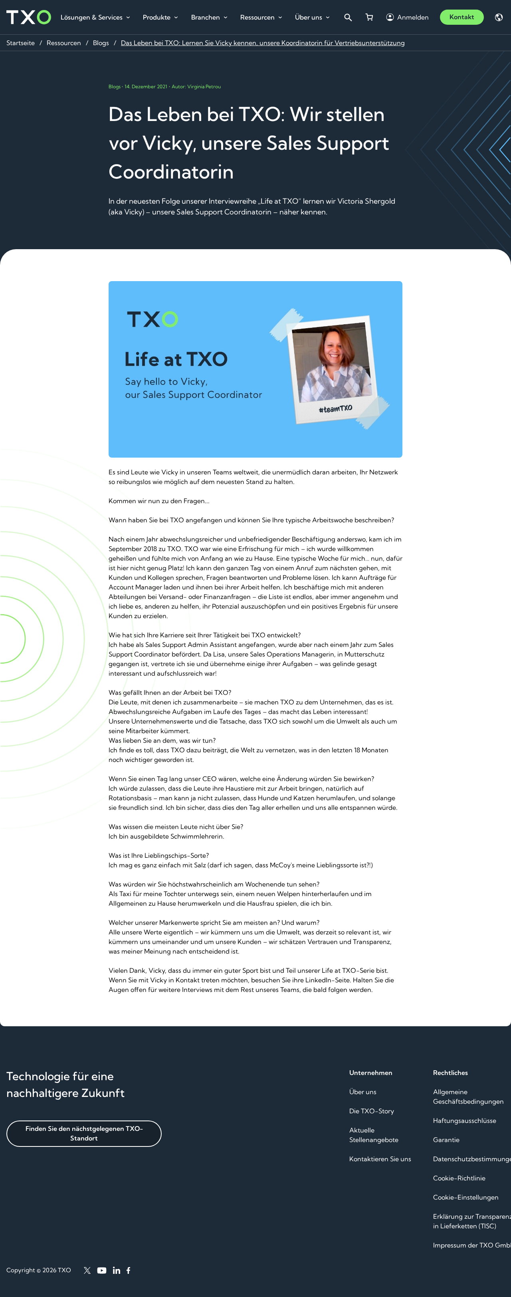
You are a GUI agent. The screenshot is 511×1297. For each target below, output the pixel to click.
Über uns (308, 17)
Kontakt (462, 17)
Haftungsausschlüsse (464, 1120)
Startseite (20, 43)
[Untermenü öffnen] (128, 17)
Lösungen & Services (92, 17)
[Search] (347, 17)
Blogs (101, 43)
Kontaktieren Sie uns (380, 1159)
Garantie (446, 1140)
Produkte (156, 17)
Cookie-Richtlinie (459, 1178)
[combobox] (347, 17)
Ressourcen (257, 17)
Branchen (205, 17)
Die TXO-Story (371, 1111)
